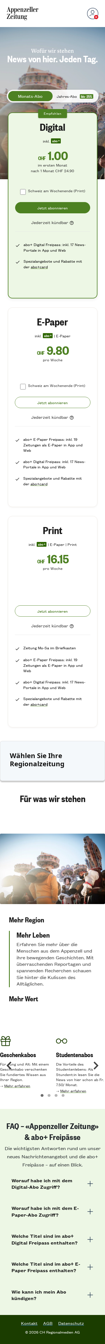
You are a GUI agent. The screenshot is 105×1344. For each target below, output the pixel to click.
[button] (52, 919)
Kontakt (29, 1323)
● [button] (42, 1094)
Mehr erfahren (17, 1085)
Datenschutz (71, 1323)
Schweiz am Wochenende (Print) (56, 190)
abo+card (39, 266)
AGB (48, 1323)
